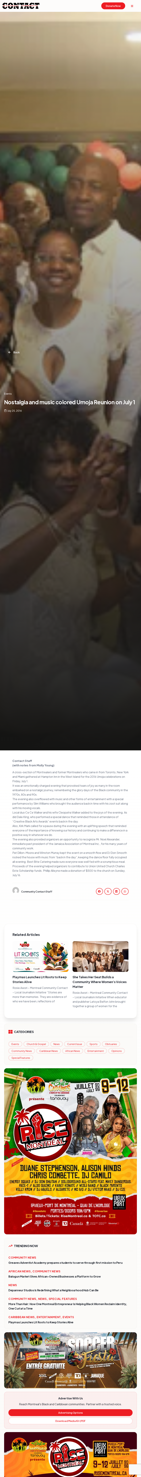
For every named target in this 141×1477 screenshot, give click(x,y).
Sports (93, 1044)
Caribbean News (48, 1050)
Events (15, 1044)
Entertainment (96, 1050)
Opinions (116, 1050)
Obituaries (111, 1044)
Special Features (21, 1057)
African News (72, 1050)
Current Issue (74, 1044)
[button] (99, 891)
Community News (22, 1050)
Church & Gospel (36, 1044)
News (56, 1044)
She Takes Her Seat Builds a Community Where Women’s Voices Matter (100, 982)
